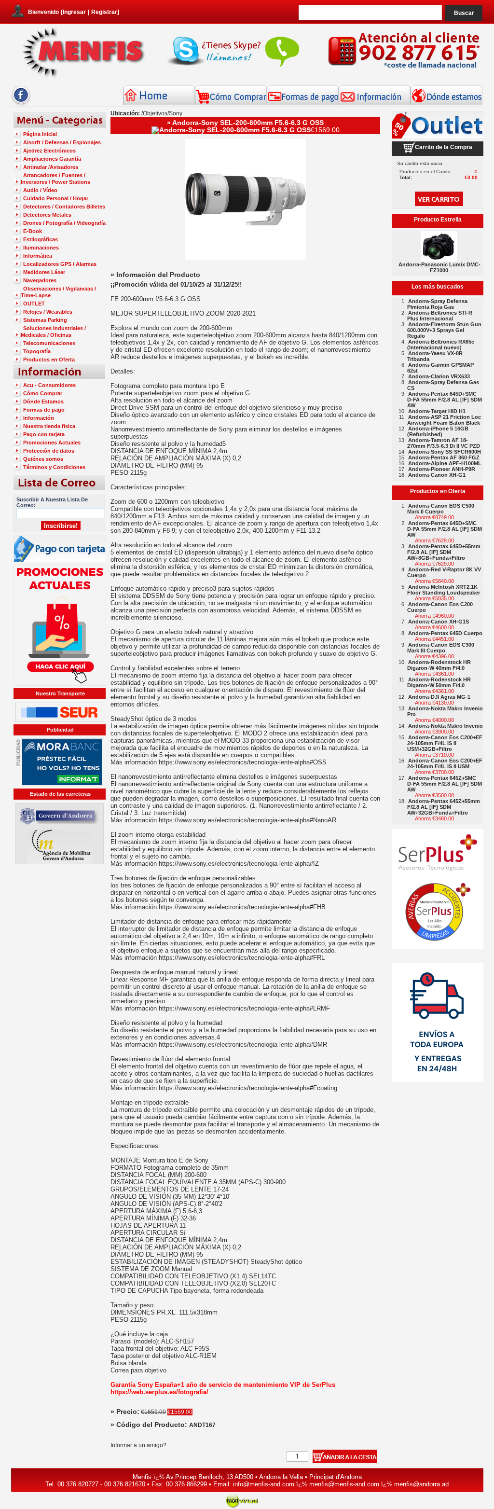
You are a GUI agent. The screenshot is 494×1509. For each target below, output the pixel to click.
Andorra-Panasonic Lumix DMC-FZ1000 (439, 267)
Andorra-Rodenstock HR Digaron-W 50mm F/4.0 (439, 682)
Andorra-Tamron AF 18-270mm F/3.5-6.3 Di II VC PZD (443, 443)
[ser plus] (437, 889)
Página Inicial (40, 134)
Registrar (104, 12)
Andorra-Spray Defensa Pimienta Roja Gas (437, 304)
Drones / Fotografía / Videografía (64, 223)
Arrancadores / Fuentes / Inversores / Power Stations (55, 178)
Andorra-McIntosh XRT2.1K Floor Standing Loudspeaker (443, 589)
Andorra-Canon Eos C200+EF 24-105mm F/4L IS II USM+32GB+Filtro (444, 743)
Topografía (37, 351)
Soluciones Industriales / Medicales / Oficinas (53, 331)
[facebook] (21, 103)
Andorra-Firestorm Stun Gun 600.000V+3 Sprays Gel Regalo (444, 330)
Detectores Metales (47, 215)
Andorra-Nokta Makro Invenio (445, 726)
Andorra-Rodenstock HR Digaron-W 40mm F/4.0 (439, 665)
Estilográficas (40, 239)
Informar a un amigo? (138, 1445)
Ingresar (74, 12)
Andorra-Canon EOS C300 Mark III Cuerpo (440, 647)
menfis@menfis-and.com (344, 1484)
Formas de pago (44, 410)
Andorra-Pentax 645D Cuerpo (445, 633)
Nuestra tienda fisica (49, 426)
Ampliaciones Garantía (52, 159)
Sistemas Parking (45, 320)
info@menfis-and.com (263, 1484)
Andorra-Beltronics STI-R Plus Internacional (439, 315)
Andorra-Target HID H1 (437, 411)
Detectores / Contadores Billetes (64, 206)
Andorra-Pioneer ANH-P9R (441, 469)
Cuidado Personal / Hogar (55, 198)
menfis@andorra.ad (421, 1484)
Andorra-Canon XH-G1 (437, 475)
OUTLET (34, 303)
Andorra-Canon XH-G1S (438, 621)
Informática (37, 256)
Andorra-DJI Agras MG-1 (439, 697)
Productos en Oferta (49, 359)
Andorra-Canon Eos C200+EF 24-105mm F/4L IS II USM (444, 763)
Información (38, 418)
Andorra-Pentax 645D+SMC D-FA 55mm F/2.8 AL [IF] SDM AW (444, 399)
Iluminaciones (41, 247)
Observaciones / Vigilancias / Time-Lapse (58, 292)
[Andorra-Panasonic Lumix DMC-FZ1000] (439, 259)
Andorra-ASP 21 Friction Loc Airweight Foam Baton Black (444, 420)
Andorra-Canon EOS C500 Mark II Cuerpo (440, 508)
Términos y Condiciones (54, 467)
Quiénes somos (43, 459)
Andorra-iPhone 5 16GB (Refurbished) (437, 431)
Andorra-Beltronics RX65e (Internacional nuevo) (440, 344)
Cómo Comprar (42, 393)
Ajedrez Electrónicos (49, 150)
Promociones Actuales (52, 442)
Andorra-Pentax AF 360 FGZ (444, 457)
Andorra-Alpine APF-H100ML (444, 463)
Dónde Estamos (43, 401)
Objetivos (155, 113)
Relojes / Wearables (47, 312)
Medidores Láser (44, 272)
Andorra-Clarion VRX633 (439, 376)
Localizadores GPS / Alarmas (59, 264)
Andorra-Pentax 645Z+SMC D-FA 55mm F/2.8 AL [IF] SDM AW (444, 783)
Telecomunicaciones (49, 343)
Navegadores (39, 280)
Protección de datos (48, 451)
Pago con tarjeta (44, 434)
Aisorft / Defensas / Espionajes (62, 142)
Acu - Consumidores (49, 385)
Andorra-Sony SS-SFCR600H (444, 452)
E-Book (32, 231)
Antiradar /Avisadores (50, 167)
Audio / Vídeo (40, 190)
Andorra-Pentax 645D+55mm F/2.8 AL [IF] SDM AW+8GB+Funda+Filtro (443, 552)
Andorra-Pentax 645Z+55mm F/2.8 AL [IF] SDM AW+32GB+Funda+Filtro (443, 807)
